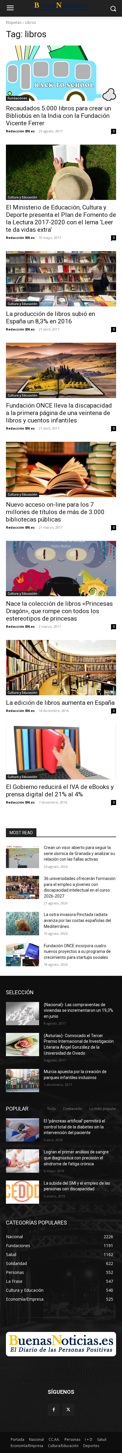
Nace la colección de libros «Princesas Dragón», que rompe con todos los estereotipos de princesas (59, 611)
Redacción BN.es (20, 131)
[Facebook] (54, 1410)
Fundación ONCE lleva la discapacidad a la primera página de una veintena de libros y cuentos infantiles (59, 413)
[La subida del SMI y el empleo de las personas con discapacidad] (22, 1192)
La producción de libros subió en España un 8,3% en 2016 (50, 317)
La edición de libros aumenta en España (60, 702)
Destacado (72, 1108)
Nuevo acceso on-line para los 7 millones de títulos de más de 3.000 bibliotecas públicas (55, 512)
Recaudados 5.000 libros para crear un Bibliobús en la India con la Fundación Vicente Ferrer (58, 116)
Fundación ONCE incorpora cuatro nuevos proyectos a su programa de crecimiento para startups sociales (77, 951)
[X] (68, 1410)
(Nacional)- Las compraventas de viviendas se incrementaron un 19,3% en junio (78, 1010)
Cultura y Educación (22, 197)
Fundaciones (17, 98)
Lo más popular (102, 1108)
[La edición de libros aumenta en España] (61, 667)
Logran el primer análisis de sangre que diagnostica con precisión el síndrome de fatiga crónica (76, 1158)
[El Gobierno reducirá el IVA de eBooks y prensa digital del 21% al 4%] (61, 751)
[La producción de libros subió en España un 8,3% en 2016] (61, 278)
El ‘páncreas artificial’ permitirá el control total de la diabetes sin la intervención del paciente (74, 1127)
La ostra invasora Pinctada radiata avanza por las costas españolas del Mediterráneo (77, 920)
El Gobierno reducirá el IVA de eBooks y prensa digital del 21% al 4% (60, 790)
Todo (51, 1108)
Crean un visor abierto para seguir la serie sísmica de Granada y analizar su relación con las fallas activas (79, 853)
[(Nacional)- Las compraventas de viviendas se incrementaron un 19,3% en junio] (22, 1013)
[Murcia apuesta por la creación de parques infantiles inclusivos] (22, 1080)
